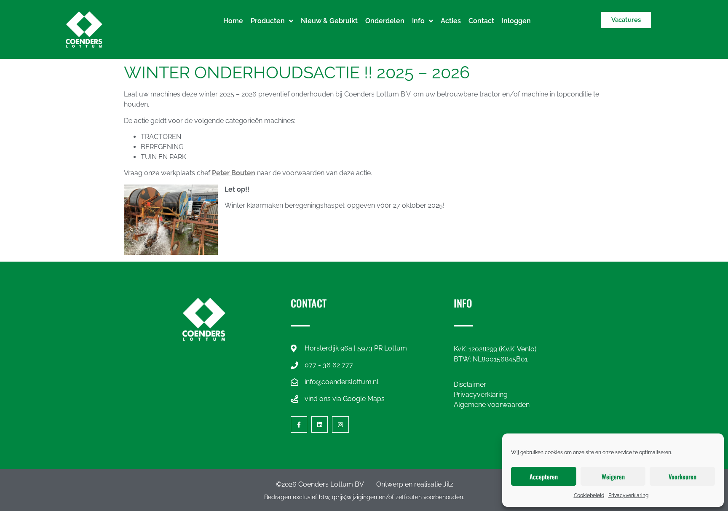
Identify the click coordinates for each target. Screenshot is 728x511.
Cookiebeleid (589, 495)
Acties (451, 21)
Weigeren (613, 476)
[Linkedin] (319, 424)
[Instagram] (340, 424)
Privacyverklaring (628, 495)
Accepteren (544, 476)
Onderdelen (384, 21)
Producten (268, 21)
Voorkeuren (682, 476)
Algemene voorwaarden (492, 405)
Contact (481, 21)
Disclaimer (470, 384)
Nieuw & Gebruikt (329, 21)
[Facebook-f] (299, 424)
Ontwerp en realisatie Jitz (414, 484)
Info (418, 21)
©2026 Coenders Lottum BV (320, 484)
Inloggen (516, 21)
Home (233, 21)
